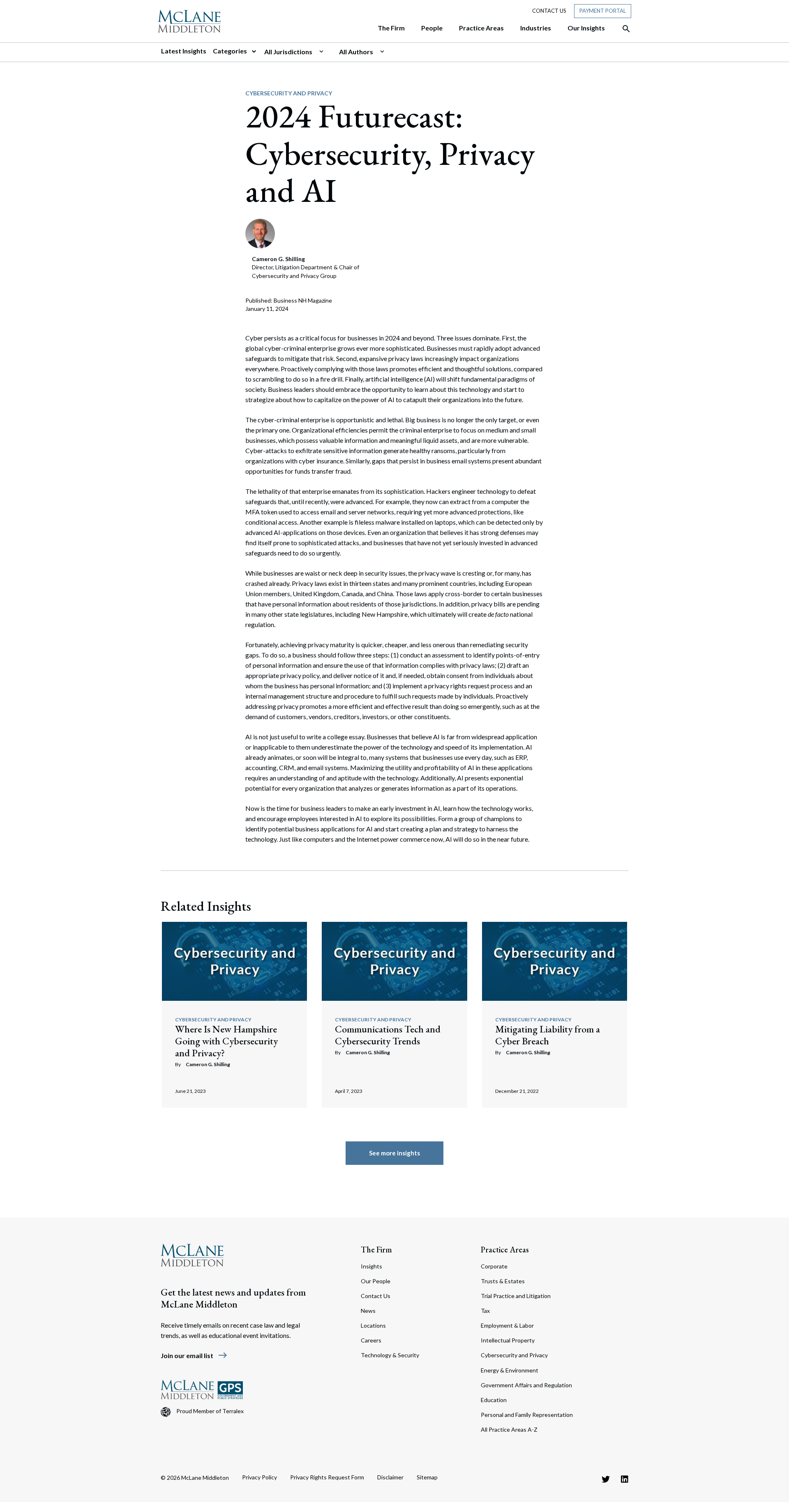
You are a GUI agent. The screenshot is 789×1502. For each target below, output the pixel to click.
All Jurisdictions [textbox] (288, 52)
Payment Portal (602, 10)
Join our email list (194, 1355)
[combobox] (298, 52)
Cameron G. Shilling (208, 1064)
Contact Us (549, 10)
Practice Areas (505, 1249)
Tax (485, 1310)
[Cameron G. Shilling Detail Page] (260, 232)
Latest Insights (183, 51)
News (368, 1310)
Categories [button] (230, 51)
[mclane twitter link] (606, 1479)
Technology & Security (390, 1355)
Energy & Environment (509, 1370)
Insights (371, 1266)
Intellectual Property (508, 1340)
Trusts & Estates (503, 1281)
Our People (375, 1281)
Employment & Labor (507, 1325)
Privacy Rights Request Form (327, 1477)
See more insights (394, 1153)
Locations (373, 1325)
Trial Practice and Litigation (516, 1295)
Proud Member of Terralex (210, 1410)
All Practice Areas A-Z (509, 1429)
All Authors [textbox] (356, 52)
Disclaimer (390, 1477)
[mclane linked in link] (624, 1479)
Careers (371, 1340)
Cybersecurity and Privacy (288, 93)
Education (494, 1399)
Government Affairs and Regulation (526, 1385)
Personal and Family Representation (527, 1414)
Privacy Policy (259, 1477)
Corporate (494, 1266)
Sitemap (427, 1477)
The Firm (376, 1249)
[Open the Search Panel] (622, 29)
